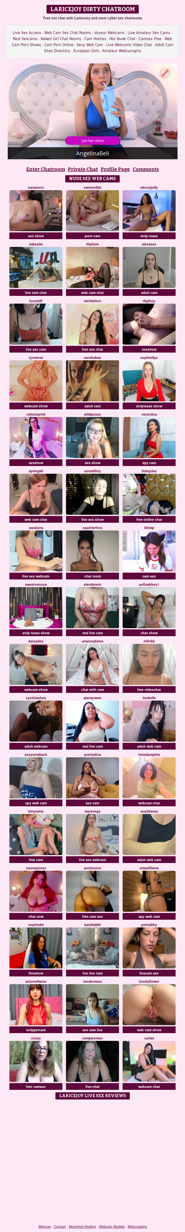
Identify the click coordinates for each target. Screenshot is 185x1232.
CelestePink (36, 414)
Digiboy (149, 300)
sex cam (92, 802)
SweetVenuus (36, 584)
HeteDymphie (149, 754)
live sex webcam (35, 576)
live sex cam (36, 349)
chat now (36, 916)
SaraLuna (36, 527)
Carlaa (149, 1038)
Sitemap (44, 1226)
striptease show (149, 406)
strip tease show (36, 632)
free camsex (36, 1086)
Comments (146, 169)
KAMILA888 (92, 924)
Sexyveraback (36, 754)
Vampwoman (92, 1038)
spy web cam (36, 802)
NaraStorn (36, 187)
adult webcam (36, 746)
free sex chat (92, 349)
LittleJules (149, 470)
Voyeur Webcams (109, 32)
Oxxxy (36, 1038)
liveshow (36, 973)
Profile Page (115, 169)
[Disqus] (93, 1162)
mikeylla (36, 244)
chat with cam (92, 689)
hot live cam (93, 973)
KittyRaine (36, 811)
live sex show (92, 519)
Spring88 (36, 470)
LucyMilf (35, 300)
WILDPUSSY (92, 414)
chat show (149, 632)
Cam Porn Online (58, 44)
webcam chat (149, 802)
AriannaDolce (92, 641)
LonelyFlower (149, 981)
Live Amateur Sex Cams (149, 32)
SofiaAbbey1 (149, 584)
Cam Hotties (95, 38)
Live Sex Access (27, 32)
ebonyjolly (149, 187)
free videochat (149, 689)
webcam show (36, 406)
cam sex (149, 576)
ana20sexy (149, 811)
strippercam (36, 1029)
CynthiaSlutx (36, 697)
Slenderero (92, 584)
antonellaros (36, 981)
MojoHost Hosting (82, 1226)
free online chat (149, 519)
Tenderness (92, 981)
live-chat (93, 1086)
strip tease (149, 235)
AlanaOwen (92, 697)
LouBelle (149, 697)
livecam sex (149, 973)
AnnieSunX (92, 867)
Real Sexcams (25, 38)
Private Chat (83, 169)
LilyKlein (92, 244)
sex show (36, 235)
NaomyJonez (36, 867)
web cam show (149, 1029)
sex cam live (92, 1029)
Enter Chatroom (45, 169)
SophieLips (149, 357)
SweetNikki (92, 187)
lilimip (149, 527)
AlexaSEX (149, 244)
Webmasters (137, 1226)
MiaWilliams (149, 867)
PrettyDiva (92, 754)
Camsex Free (150, 38)
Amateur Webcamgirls (121, 51)
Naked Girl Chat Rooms (61, 38)
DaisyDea (35, 641)
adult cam (149, 292)
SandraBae (92, 357)
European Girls (86, 51)
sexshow (149, 349)
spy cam (149, 462)
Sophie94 (36, 924)
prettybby (149, 924)
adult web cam (149, 746)
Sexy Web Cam (90, 44)
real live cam (92, 632)
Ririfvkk (149, 641)
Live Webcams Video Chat (129, 44)
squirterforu (92, 527)
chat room (92, 576)
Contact (60, 1226)
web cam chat (92, 292)
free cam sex (92, 916)
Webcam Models (112, 1226)
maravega (92, 811)
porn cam (92, 235)
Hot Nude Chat (122, 38)
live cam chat (36, 292)
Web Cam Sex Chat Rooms (67, 32)
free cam (36, 859)
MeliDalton (92, 300)
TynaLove (36, 357)
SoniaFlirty (92, 470)
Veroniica (149, 414)
